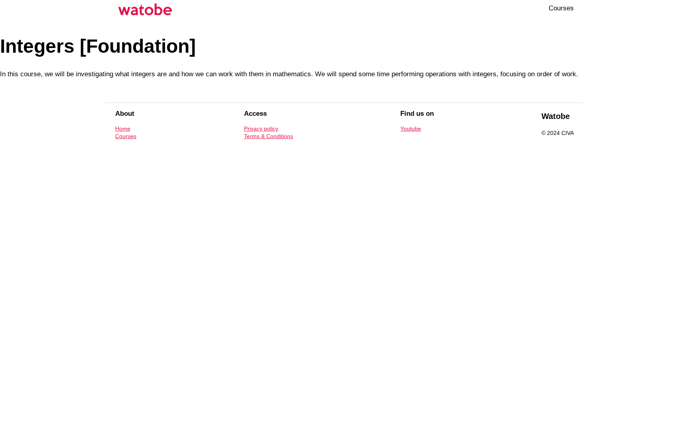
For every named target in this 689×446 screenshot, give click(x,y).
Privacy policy (261, 128)
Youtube (410, 128)
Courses (561, 8)
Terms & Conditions (268, 136)
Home (122, 128)
